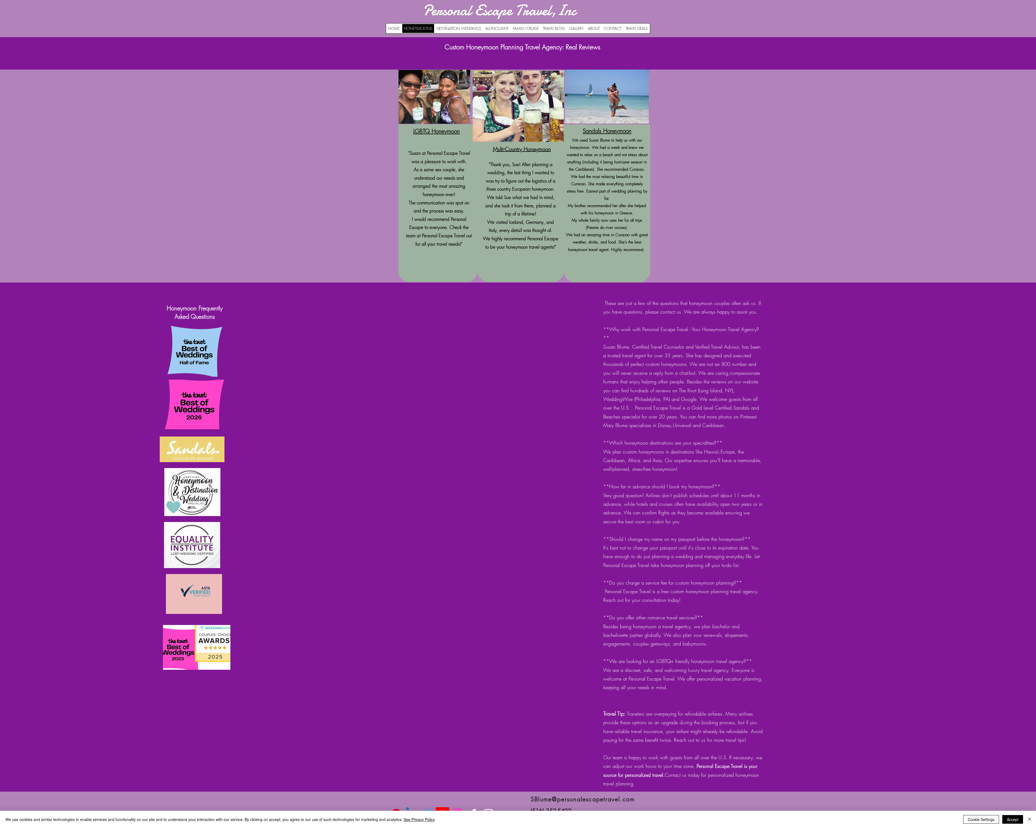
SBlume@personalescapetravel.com (583, 799)
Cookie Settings (981, 819)
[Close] (1029, 819)
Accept (1012, 819)
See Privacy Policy (419, 819)
